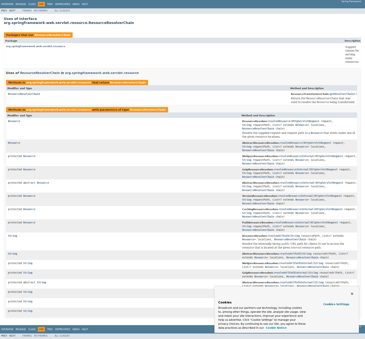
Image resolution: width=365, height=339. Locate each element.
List (276, 124)
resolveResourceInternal (296, 156)
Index (76, 4)
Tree (50, 4)
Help (85, 4)
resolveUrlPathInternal (296, 263)
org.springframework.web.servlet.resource (35, 46)
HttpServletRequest (305, 121)
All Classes (62, 10)
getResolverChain (342, 93)
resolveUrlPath (278, 235)
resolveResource (279, 121)
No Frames (41, 10)
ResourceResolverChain (52, 35)
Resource (14, 121)
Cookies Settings (336, 304)
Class (32, 4)
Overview (7, 4)
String (246, 124)
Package (21, 4)
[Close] (352, 294)
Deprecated (62, 4)
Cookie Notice (276, 327)
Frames (27, 10)
